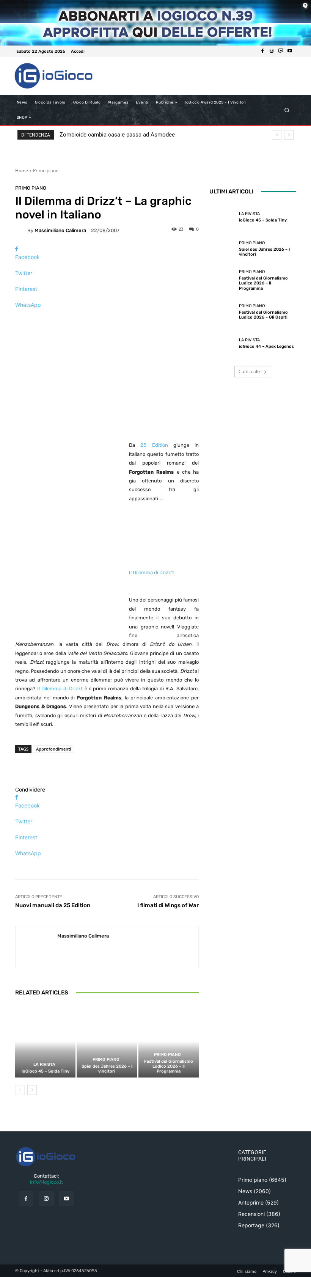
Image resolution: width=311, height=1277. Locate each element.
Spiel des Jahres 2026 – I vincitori (107, 1069)
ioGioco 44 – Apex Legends (266, 346)
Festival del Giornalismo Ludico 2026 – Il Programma (168, 1066)
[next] (289, 135)
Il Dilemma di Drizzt (60, 688)
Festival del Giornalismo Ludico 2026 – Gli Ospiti (263, 315)
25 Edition (154, 445)
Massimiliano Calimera (60, 230)
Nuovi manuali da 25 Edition (52, 905)
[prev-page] (20, 1090)
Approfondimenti (53, 749)
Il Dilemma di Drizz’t (151, 572)
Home (21, 170)
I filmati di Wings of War (168, 905)
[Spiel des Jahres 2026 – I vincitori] (107, 1041)
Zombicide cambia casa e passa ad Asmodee (117, 134)
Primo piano (45, 170)
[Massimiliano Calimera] (21, 230)
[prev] (276, 135)
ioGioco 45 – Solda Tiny (45, 1071)
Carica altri (250, 371)
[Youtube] (289, 51)
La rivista (44, 1064)
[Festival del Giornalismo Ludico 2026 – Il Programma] (168, 1041)
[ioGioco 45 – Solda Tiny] (45, 1041)
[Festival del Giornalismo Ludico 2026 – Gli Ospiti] (222, 312)
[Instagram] (271, 51)
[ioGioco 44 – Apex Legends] (222, 344)
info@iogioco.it (46, 1182)
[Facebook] (262, 51)
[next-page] (32, 1090)
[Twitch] (280, 51)
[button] (287, 110)
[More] (107, 318)
